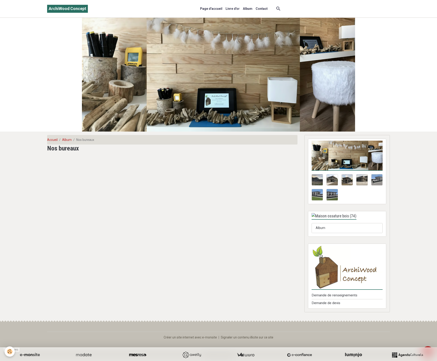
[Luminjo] (353, 354)
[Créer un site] (30, 354)
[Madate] (84, 354)
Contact (262, 8)
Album (247, 8)
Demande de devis (326, 303)
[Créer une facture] (246, 354)
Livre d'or (233, 8)
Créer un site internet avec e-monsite (190, 337)
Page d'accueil (211, 8)
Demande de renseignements (334, 295)
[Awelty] (192, 354)
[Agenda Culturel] (407, 354)
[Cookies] (10, 351)
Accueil (52, 140)
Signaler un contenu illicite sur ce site (247, 337)
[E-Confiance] (299, 354)
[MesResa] (138, 354)
